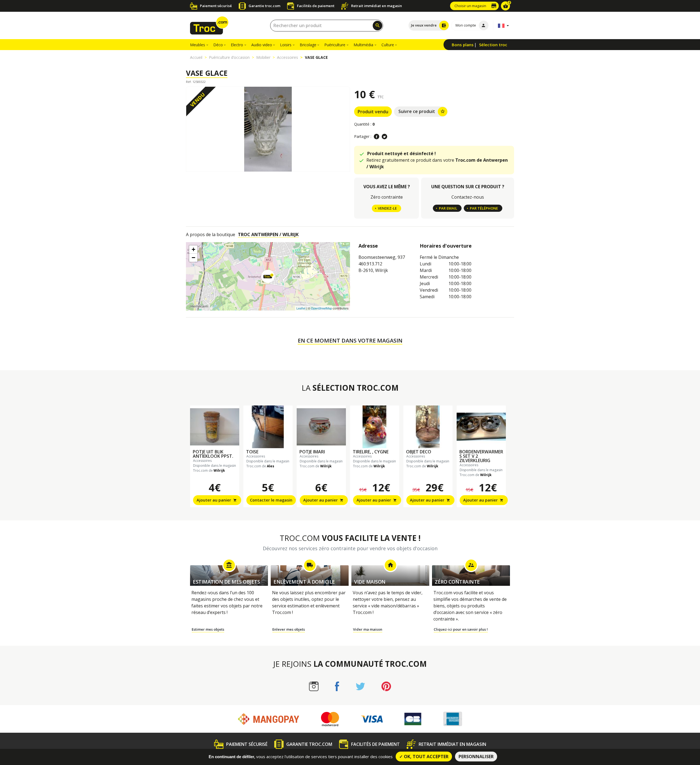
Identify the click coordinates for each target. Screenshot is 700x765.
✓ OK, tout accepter (423, 757)
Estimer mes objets (208, 629)
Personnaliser (476, 757)
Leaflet (300, 308)
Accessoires (287, 57)
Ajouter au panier (217, 500)
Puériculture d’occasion (229, 57)
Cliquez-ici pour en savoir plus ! (461, 629)
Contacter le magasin (271, 500)
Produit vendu (373, 112)
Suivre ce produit (421, 111)
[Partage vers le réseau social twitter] (384, 136)
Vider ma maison (367, 629)
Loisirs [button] (285, 44)
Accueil (196, 57)
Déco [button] (218, 44)
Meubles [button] (197, 44)
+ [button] (193, 249)
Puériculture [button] (334, 44)
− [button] (193, 257)
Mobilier (263, 57)
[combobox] (327, 25)
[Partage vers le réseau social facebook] (376, 136)
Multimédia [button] (363, 44)
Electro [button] (237, 44)
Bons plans (463, 44)
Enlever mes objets (288, 629)
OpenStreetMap (321, 308)
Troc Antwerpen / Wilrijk (268, 234)
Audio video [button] (261, 44)
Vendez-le (387, 208)
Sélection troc (493, 44)
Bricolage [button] (308, 44)
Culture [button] (387, 44)
